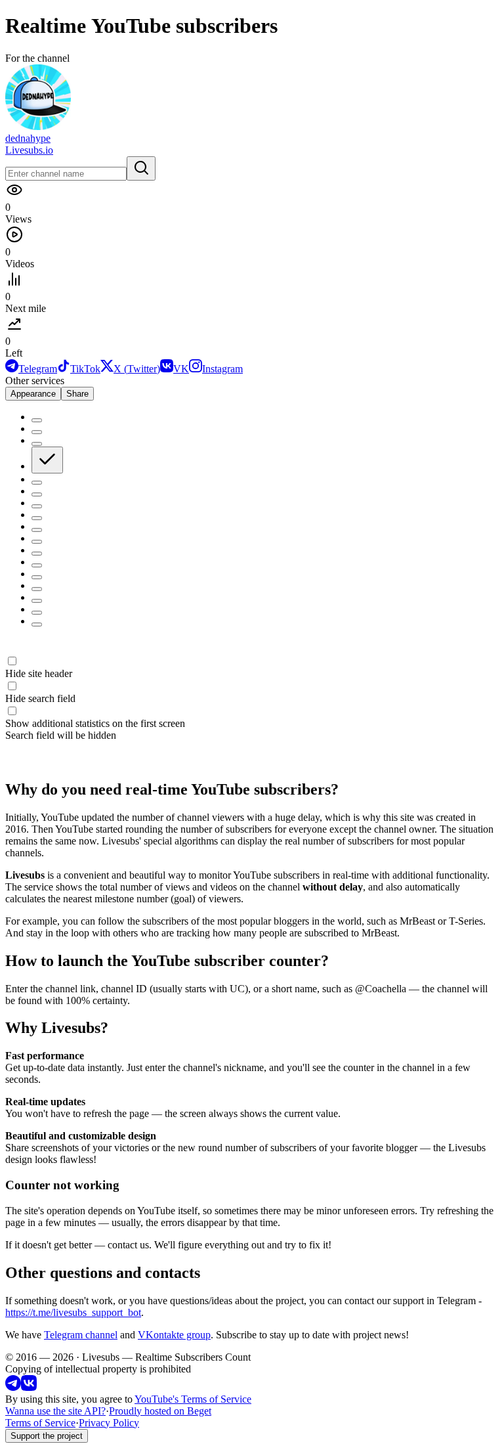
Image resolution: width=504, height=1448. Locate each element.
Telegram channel (80, 1334)
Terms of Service (40, 1422)
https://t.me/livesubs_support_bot (73, 1312)
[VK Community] (29, 1387)
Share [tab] (77, 394)
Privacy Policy (109, 1422)
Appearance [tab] (33, 394)
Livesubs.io (29, 150)
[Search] (141, 168)
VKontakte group (174, 1334)
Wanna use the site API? (55, 1410)
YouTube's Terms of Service (193, 1399)
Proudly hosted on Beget (160, 1410)
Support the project (46, 1436)
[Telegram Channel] (13, 1387)
